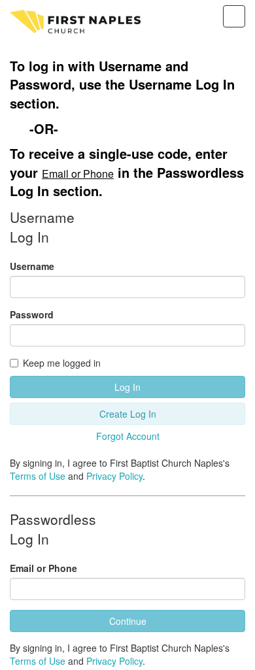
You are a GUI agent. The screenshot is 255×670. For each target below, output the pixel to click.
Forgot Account (128, 436)
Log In (127, 387)
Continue (127, 621)
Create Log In (127, 413)
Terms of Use (37, 475)
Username (32, 266)
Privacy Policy (114, 475)
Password (32, 314)
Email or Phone (43, 568)
